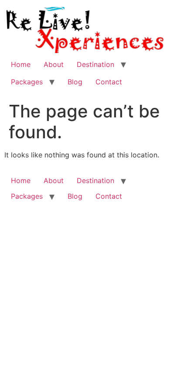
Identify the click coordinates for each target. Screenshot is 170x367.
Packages (27, 81)
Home (21, 64)
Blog (75, 81)
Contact (108, 81)
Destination (95, 64)
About (54, 64)
